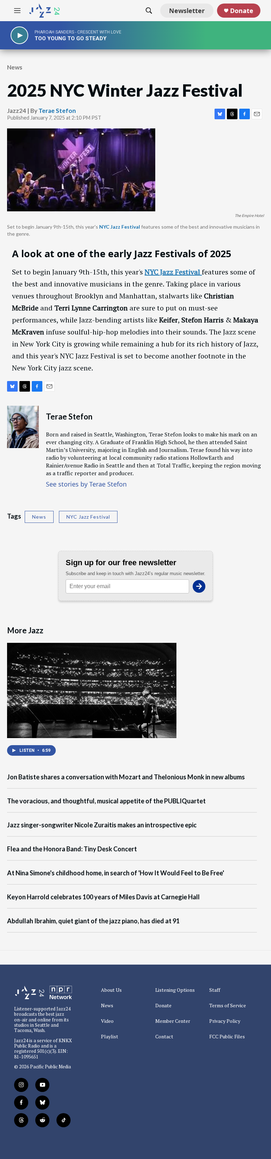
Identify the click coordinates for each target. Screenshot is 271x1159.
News (14, 67)
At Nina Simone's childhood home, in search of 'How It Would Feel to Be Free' (115, 873)
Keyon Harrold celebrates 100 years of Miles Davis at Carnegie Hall (103, 897)
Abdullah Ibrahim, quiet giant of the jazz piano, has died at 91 (93, 921)
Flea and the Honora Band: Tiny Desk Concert (72, 849)
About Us (111, 990)
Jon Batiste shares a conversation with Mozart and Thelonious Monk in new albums (126, 777)
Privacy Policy (224, 1021)
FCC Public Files (227, 1036)
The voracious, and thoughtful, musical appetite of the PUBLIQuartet (106, 801)
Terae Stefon (57, 110)
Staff (214, 990)
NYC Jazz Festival (88, 517)
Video (107, 1021)
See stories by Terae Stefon (86, 484)
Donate (241, 10)
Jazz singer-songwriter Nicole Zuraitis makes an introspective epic (102, 825)
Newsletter (187, 10)
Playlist (109, 1036)
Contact (164, 1036)
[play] (19, 35)
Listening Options (175, 990)
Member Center (172, 1021)
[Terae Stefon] (23, 427)
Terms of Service (227, 1005)
